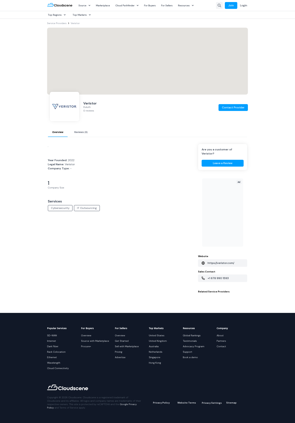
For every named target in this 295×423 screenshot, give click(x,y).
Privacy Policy (161, 402)
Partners (221, 340)
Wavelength (53, 362)
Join (231, 5)
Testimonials (190, 340)
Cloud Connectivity (58, 368)
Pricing (118, 351)
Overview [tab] (57, 132)
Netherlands (155, 351)
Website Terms (186, 402)
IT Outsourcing (87, 208)
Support (187, 351)
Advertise (120, 357)
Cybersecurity (60, 208)
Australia (154, 346)
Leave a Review (223, 163)
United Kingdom (158, 340)
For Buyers (150, 5)
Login (243, 5)
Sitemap (231, 402)
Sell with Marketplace (127, 346)
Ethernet (52, 357)
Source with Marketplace (95, 340)
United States (156, 335)
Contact (221, 346)
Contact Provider (233, 107)
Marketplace (103, 5)
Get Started (122, 340)
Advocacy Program (193, 346)
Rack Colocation (56, 351)
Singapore (154, 357)
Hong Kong (155, 362)
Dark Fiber (52, 346)
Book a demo (190, 357)
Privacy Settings (212, 403)
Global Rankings (192, 335)
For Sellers (167, 5)
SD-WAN (52, 335)
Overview (86, 335)
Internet (51, 340)
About (220, 335)
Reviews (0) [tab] (81, 132)
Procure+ (86, 346)
